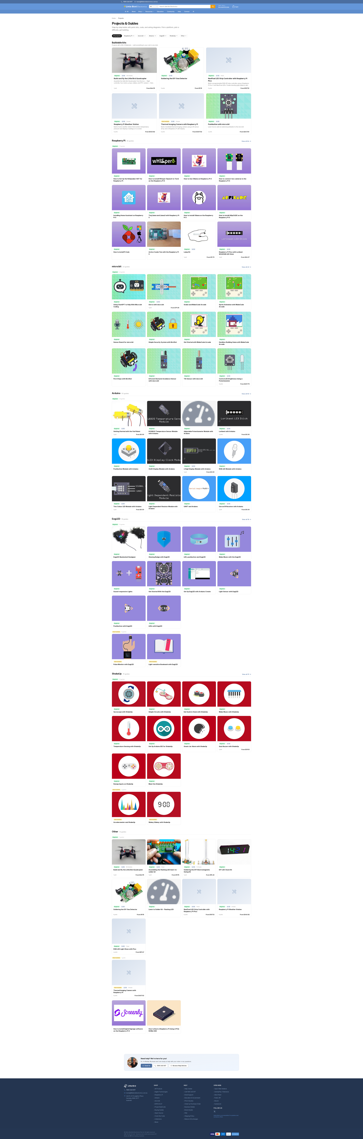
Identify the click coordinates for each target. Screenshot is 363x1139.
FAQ (186, 1113)
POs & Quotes (189, 1101)
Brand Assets (189, 1110)
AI (193, 11)
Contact (186, 11)
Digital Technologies (161, 1092)
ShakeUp (173, 36)
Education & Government (192, 1098)
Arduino (152, 36)
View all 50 (245, 394)
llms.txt (216, 1101)
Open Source (159, 1113)
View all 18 (245, 519)
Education (160, 11)
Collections (158, 1119)
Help (179, 11)
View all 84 (245, 141)
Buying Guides (159, 1110)
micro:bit (142, 36)
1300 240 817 (161, 1065)
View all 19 (245, 674)
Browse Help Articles (180, 1065)
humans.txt (217, 1104)
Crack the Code (160, 1116)
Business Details (190, 1107)
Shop (140, 11)
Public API (217, 1098)
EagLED (163, 36)
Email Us (147, 1065)
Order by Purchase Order (193, 1104)
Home (114, 18)
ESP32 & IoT (158, 1104)
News (134, 11)
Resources (148, 11)
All (127, 11)
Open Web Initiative (220, 1089)
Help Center (188, 1089)
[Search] (212, 6)
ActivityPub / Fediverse (221, 1092)
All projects (117, 36)
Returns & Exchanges (191, 1119)
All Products (158, 1089)
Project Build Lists (160, 1107)
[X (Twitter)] (215, 1111)
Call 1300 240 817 (190, 1092)
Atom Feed (217, 1095)
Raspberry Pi (129, 36)
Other (183, 36)
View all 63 (245, 267)
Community (170, 11)
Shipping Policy (189, 1116)
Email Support (189, 1095)
